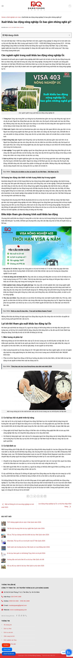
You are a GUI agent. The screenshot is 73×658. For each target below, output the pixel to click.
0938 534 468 (13, 601)
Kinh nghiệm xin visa (13, 17)
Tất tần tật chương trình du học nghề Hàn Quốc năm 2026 (26, 528)
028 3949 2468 (16, 597)
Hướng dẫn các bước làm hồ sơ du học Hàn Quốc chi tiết (25, 559)
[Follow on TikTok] (21, 615)
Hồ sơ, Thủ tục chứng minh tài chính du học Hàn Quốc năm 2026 (28, 535)
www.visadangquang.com (18, 610)
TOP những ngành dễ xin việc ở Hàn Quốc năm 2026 (24, 522)
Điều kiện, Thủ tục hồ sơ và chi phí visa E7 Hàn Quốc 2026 (26, 541)
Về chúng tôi (8, 625)
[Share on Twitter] (34, 496)
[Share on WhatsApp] (27, 496)
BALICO (52, 655)
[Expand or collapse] (69, 35)
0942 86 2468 (24, 601)
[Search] (69, 5)
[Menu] (2, 6)
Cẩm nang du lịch (9, 636)
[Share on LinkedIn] (45, 496)
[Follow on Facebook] (16, 615)
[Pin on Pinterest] (41, 496)
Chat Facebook (9, 654)
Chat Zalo (7, 649)
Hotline (6, 645)
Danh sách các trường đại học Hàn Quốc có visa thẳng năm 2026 (28, 547)
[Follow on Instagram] (19, 615)
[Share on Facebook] (31, 496)
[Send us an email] (23, 615)
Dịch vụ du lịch (8, 632)
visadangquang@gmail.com (18, 605)
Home (3, 17)
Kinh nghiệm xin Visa (10, 640)
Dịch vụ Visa (7, 628)
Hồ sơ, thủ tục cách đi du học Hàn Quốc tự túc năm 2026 (25, 566)
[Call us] (26, 615)
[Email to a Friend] (38, 496)
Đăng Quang (20, 27)
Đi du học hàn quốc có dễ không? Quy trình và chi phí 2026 (26, 553)
